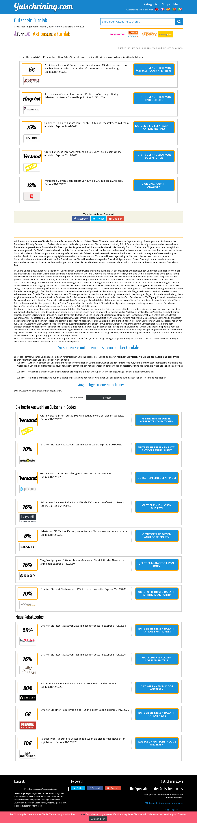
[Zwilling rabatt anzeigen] (31, 196)
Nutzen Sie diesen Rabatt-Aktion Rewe (157, 714)
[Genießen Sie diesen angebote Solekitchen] (27, 431)
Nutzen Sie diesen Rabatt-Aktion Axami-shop (157, 593)
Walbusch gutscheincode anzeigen (157, 743)
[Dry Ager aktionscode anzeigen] (27, 698)
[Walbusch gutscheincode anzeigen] (27, 754)
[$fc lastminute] (117, 34)
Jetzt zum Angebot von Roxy (157, 564)
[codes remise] (162, 9)
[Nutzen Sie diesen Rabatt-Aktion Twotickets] (27, 641)
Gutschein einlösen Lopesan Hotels (156, 659)
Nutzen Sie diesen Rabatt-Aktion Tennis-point (157, 449)
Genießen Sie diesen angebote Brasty (156, 535)
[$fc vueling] (165, 34)
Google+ (116, 218)
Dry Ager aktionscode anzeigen (156, 688)
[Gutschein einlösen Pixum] (27, 489)
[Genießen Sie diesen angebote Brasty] (27, 547)
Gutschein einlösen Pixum (156, 478)
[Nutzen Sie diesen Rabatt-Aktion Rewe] (27, 725)
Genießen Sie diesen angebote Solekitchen (156, 420)
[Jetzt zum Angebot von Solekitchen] (31, 167)
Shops (166, 4)
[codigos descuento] (168, 9)
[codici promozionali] (180, 9)
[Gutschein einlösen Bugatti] (27, 518)
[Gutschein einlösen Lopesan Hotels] (27, 670)
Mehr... (178, 4)
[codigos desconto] (174, 9)
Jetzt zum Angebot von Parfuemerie (154, 98)
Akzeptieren (98, 818)
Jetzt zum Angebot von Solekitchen (154, 156)
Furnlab (106, 397)
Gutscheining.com (43, 6)
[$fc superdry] (149, 34)
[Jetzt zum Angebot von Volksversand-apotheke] (31, 81)
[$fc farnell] (133, 34)
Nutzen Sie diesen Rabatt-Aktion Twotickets (157, 630)
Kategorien (151, 4)
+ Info (58, 26)
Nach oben (172, 810)
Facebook (82, 218)
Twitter (79, 788)
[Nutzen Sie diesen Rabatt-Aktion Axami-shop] (27, 605)
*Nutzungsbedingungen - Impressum (164, 803)
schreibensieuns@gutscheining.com (42, 789)
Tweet (100, 218)
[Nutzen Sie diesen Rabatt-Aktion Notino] (31, 138)
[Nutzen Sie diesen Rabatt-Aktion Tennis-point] (27, 460)
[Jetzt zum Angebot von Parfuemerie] (31, 110)
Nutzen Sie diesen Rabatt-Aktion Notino (154, 127)
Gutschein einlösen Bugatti (156, 506)
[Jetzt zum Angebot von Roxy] (27, 576)
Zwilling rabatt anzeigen (154, 185)
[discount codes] (156, 9)
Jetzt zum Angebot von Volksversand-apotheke (154, 69)
